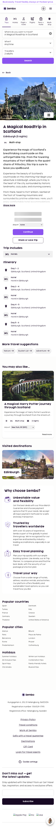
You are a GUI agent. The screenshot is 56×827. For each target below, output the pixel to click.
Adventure (41, 351)
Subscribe (28, 801)
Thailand (5, 620)
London (32, 638)
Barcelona (6, 638)
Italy (30, 609)
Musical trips (34, 667)
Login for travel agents (28, 752)
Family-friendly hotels (37, 664)
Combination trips (36, 660)
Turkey (5, 609)
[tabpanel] (28, 46)
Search (28, 61)
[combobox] (25, 34)
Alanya (5, 631)
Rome (4, 642)
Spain (4, 606)
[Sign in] (43, 8)
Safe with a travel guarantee (28, 736)
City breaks (6, 667)
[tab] (6, 21)
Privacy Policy (28, 719)
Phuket (31, 642)
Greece (32, 613)
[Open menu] (50, 8)
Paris (4, 635)
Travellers (9, 51)
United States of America (39, 620)
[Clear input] (50, 33)
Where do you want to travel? (18, 32)
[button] (28, 254)
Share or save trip (28, 240)
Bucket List (23, 351)
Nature (7, 351)
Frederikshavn (8, 645)
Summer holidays (9, 657)
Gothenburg (34, 645)
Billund (31, 631)
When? (7, 41)
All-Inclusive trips (9, 660)
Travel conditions (28, 725)
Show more (9, 205)
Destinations (28, 741)
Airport (15, 225)
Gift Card (28, 746)
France (5, 613)
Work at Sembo (28, 730)
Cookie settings (30, 762)
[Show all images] (49, 115)
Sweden (32, 616)
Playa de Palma (35, 635)
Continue (28, 232)
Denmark (32, 606)
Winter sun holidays (37, 657)
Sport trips (6, 664)
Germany (6, 616)
